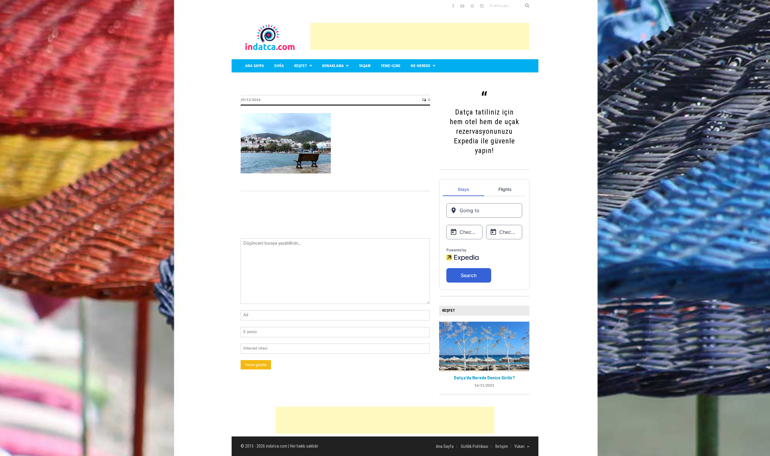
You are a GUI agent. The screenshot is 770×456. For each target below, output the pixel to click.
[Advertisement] (419, 36)
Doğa (279, 65)
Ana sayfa (254, 65)
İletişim (501, 446)
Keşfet (300, 65)
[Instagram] (482, 6)
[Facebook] (453, 6)
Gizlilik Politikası (474, 446)
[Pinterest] (472, 6)
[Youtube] (462, 6)
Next (524, 345)
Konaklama (333, 65)
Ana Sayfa (445, 446)
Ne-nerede (420, 65)
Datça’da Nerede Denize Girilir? (484, 378)
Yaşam (365, 65)
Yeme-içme (390, 65)
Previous (443, 345)
